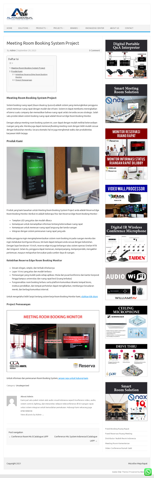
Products (41, 28)
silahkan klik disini (89, 296)
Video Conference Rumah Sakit (118, 448)
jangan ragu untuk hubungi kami (73, 378)
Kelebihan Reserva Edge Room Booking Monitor (31, 75)
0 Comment (94, 50)
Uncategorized (22, 385)
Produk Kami (16, 71)
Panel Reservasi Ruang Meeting (118, 433)
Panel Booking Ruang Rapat (117, 429)
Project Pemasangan (23, 80)
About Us (114, 28)
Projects (58, 28)
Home (9, 28)
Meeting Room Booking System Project (28, 68)
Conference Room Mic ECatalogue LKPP (28, 436)
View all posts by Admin (32, 415)
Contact (129, 28)
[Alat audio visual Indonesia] (19, 19)
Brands (74, 28)
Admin (13, 50)
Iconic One (116, 472)
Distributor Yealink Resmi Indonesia (120, 438)
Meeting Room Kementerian (117, 443)
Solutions (23, 28)
